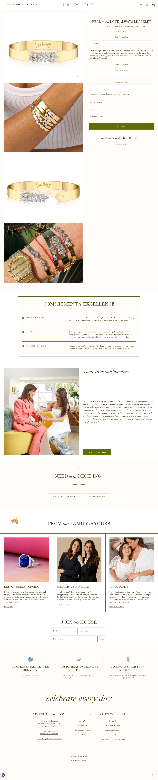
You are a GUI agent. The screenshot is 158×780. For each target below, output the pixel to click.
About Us (82, 721)
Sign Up (101, 639)
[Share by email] (141, 137)
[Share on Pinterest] (136, 137)
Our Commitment (83, 725)
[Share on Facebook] (124, 137)
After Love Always (121, 82)
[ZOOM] (78, 76)
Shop (9, 5)
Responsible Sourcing (82, 735)
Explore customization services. (79, 678)
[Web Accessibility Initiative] (3, 775)
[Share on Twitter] (130, 137)
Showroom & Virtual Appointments (112, 739)
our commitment (116, 606)
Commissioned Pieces (83, 730)
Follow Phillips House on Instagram (49, 739)
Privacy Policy (75, 760)
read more (8, 606)
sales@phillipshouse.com (49, 734)
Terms (84, 760)
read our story (63, 604)
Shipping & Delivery (113, 725)
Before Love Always (121, 70)
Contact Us (113, 721)
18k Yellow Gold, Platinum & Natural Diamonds (122, 26)
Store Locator (112, 735)
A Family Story (31, 5)
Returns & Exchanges (112, 730)
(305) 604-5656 (128, 678)
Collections (18, 5)
